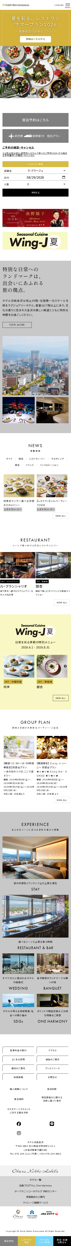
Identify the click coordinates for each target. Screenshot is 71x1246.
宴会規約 (19, 1099)
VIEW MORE (17, 324)
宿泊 (21, 458)
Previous (5, 486)
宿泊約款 (52, 1089)
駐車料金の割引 (18, 1050)
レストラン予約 (26, 1241)
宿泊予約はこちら (35, 119)
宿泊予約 (9, 1241)
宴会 (17, 464)
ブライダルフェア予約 (44, 1241)
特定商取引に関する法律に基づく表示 (52, 1099)
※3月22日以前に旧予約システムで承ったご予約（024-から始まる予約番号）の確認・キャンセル (34, 154)
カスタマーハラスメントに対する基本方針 (19, 1111)
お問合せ (52, 1077)
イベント (30, 464)
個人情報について (19, 1089)
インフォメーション (49, 464)
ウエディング (57, 458)
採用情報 (18, 1077)
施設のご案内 (53, 1059)
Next (65, 486)
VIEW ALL (60, 515)
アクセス (52, 1050)
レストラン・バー (37, 458)
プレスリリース (52, 1068)
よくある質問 (18, 1059)
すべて (9, 458)
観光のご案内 (18, 1068)
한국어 (57, 8)
